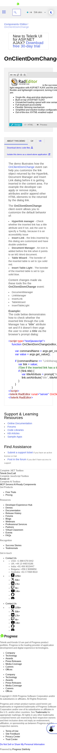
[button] (11, 74)
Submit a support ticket (20, 452)
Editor (23, 24)
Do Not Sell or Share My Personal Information (22, 744)
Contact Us (11, 558)
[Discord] (12, 598)
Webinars (10, 521)
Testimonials (12, 548)
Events (9, 532)
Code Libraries (15, 430)
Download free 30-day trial (28, 44)
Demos (9, 508)
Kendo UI (4, 479)
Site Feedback (13, 734)
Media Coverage (14, 664)
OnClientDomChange (16, 27)
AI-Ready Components (25, 484)
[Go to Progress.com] (9, 637)
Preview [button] (43, 124)
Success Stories (13, 545)
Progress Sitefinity (21, 749)
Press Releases (13, 661)
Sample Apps (14, 436)
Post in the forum (16, 459)
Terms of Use (12, 731)
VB (40, 141)
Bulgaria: (24, 569)
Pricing (9, 495)
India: (22, 566)
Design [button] (18, 124)
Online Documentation (19, 423)
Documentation (13, 510)
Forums (11, 426)
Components (11, 24)
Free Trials (11, 492)
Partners (10, 527)
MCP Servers (6, 484)
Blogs (8, 519)
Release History (13, 513)
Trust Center (12, 739)
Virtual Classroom (14, 530)
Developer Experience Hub (19, 505)
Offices (9, 669)
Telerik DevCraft (8, 473)
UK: (22, 563)
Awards (9, 658)
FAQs (8, 535)
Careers (9, 667)
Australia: (24, 572)
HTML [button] (30, 124)
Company (10, 653)
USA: (22, 561)
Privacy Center (13, 736)
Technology (11, 655)
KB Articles (13, 433)
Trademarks (41, 712)
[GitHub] (12, 595)
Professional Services (16, 524)
